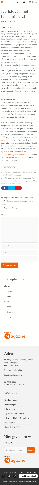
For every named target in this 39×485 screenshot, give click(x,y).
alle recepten (9, 286)
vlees (9, 307)
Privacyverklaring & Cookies (16, 418)
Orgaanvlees (9, 197)
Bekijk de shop (10, 400)
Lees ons (7, 332)
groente (10, 291)
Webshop (11, 393)
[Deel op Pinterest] (18, 188)
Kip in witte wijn (11, 208)
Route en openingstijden (13, 370)
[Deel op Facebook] (4, 188)
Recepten (18, 197)
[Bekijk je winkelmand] (24, 2)
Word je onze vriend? (28, 476)
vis (8, 301)
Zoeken (31, 450)
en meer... (11, 317)
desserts (10, 312)
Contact (21, 472)
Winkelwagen (10, 404)
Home (5, 472)
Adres (9, 353)
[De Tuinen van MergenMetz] (2, 2)
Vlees (31, 197)
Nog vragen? (9, 422)
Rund (25, 197)
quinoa (30, 154)
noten (9, 296)
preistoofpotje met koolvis (14, 154)
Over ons (13, 472)
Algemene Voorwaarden (14, 413)
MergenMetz (31, 481)
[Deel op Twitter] (11, 188)
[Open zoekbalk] (18, 2)
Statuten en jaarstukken (13, 375)
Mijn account (9, 409)
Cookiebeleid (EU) (12, 427)
